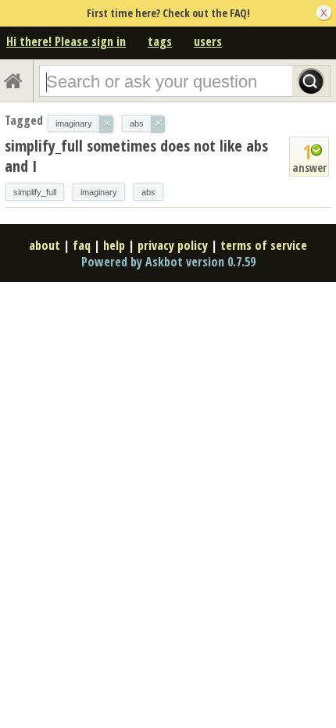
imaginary (98, 192)
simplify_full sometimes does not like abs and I (136, 156)
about (44, 245)
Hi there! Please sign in (66, 41)
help (114, 245)
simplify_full (34, 192)
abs (148, 192)
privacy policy (173, 245)
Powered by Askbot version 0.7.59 (168, 261)
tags (160, 41)
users (208, 41)
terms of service (263, 245)
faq (82, 245)
